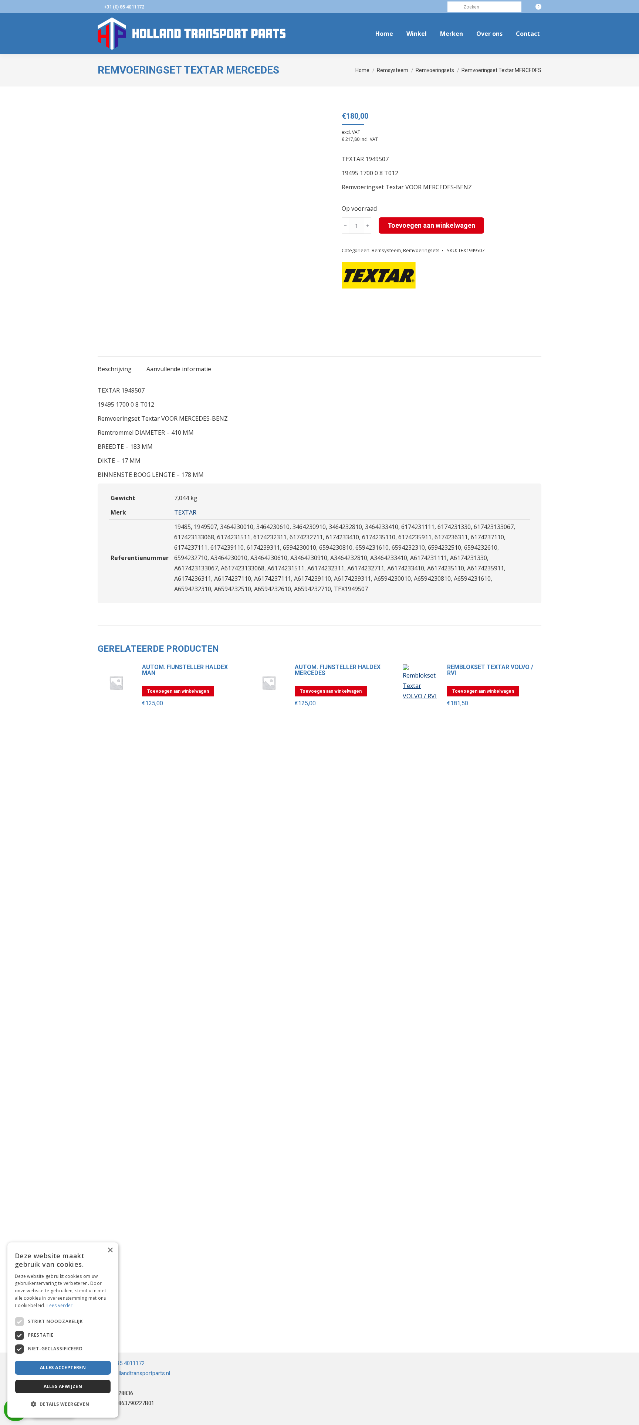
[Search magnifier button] (452, 6)
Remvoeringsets (421, 250)
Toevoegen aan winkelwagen (431, 225)
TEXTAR (185, 512)
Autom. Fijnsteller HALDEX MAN (185, 670)
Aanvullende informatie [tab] (178, 369)
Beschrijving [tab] (115, 369)
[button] (63, 1404)
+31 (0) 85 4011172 (124, 7)
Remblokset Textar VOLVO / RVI (490, 670)
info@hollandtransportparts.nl (134, 1373)
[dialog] (62, 1330)
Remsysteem (386, 250)
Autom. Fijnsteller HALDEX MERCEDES (338, 670)
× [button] (110, 1250)
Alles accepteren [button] (63, 1367)
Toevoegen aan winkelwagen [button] (178, 691)
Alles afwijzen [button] (63, 1386)
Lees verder (59, 1305)
